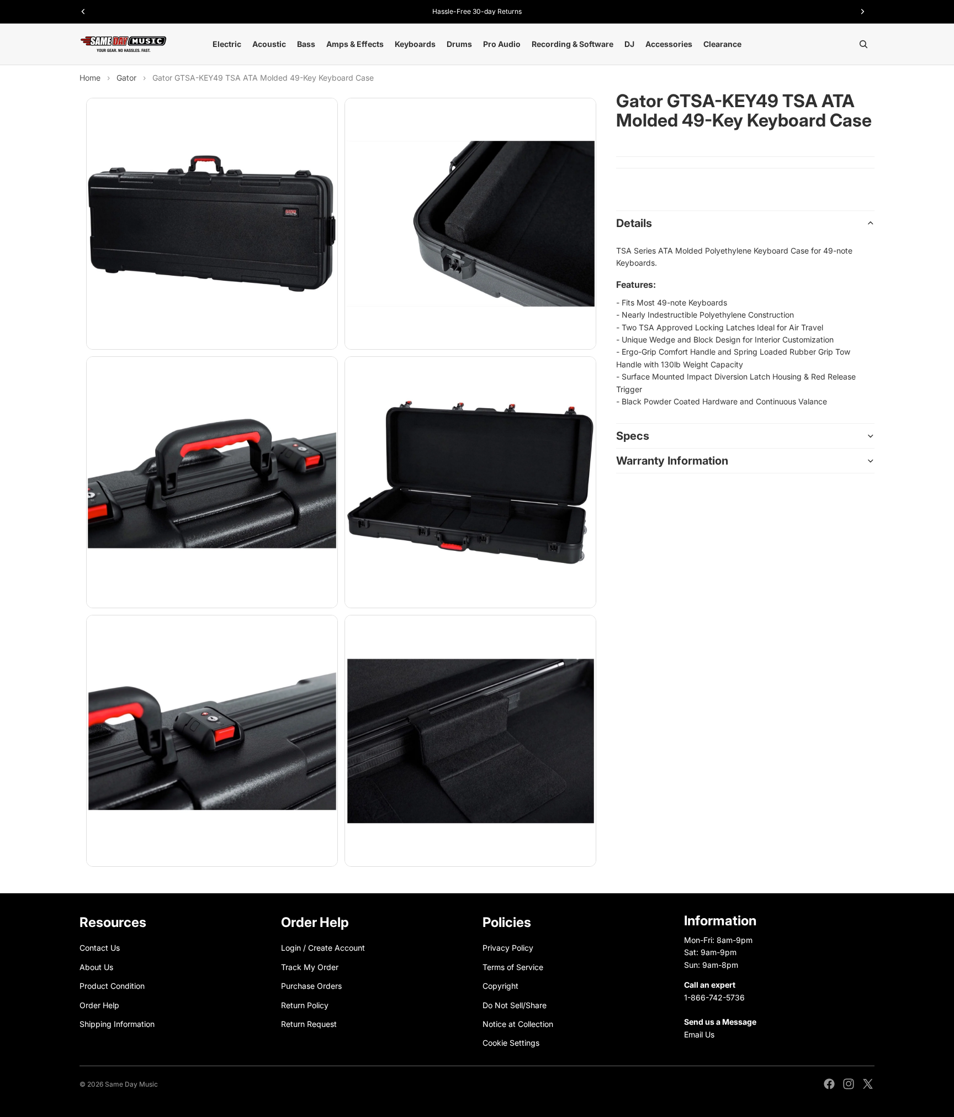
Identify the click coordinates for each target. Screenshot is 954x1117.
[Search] (863, 44)
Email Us (699, 1034)
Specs (632, 435)
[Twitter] (868, 1083)
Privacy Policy (508, 947)
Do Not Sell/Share (515, 1004)
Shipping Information (117, 1024)
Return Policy (304, 1004)
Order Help (99, 1004)
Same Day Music (131, 1084)
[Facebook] (829, 1083)
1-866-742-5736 (714, 997)
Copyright (500, 985)
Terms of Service (513, 967)
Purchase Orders (311, 985)
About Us (96, 967)
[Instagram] (848, 1083)
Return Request (309, 1024)
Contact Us (100, 947)
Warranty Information (672, 460)
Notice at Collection (518, 1024)
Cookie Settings (511, 1042)
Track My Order (309, 967)
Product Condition (112, 985)
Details (634, 223)
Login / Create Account (323, 947)
